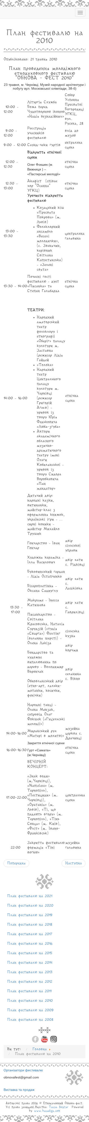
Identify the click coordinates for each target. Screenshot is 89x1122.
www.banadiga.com (47, 1111)
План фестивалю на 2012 (29, 981)
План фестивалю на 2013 (29, 972)
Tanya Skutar (58, 1107)
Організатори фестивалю (23, 1070)
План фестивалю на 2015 (29, 953)
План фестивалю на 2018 (29, 924)
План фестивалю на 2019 (29, 915)
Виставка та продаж (19, 1090)
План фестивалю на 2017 (29, 934)
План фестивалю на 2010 (30, 1000)
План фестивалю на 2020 (30, 905)
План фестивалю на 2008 (30, 1019)
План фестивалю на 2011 (29, 991)
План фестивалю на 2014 (29, 962)
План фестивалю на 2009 (30, 1010)
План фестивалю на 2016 (29, 943)
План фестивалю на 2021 (29, 896)
